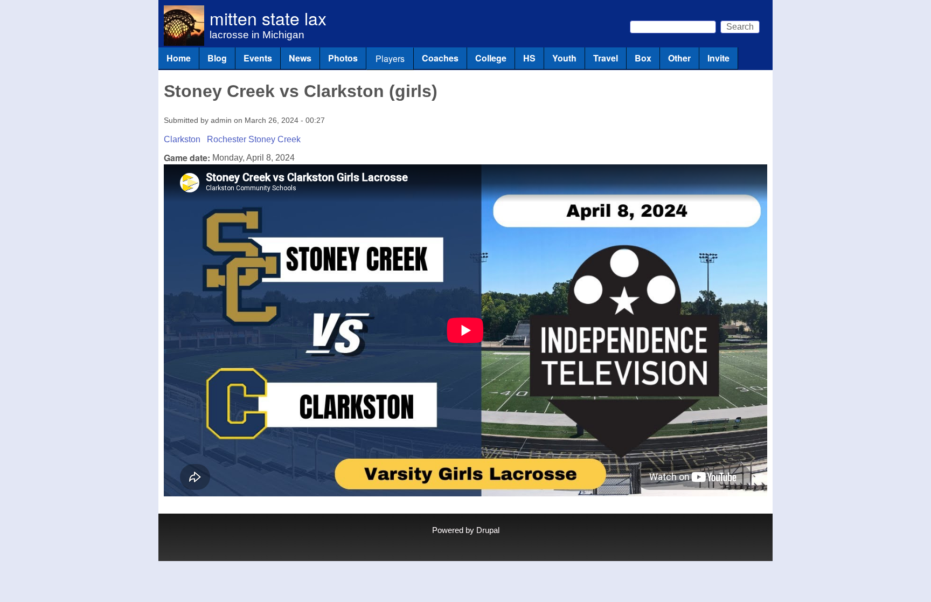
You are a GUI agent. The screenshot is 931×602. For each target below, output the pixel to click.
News (300, 58)
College (490, 58)
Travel (605, 58)
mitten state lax (268, 17)
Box (643, 58)
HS (529, 58)
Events (258, 58)
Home (178, 58)
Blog (217, 58)
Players (390, 58)
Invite (718, 58)
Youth (564, 58)
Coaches (440, 58)
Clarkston (182, 139)
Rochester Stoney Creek (254, 139)
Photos (343, 58)
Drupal (487, 530)
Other (679, 58)
